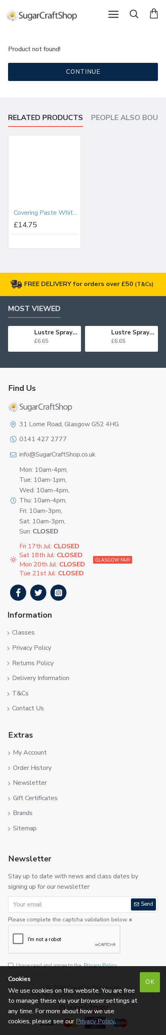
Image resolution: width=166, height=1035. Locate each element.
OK (150, 982)
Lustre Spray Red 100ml (56, 332)
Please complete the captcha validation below (67, 919)
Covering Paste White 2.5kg (46, 213)
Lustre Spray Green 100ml (133, 332)
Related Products (45, 117)
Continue (83, 72)
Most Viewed (34, 308)
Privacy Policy (95, 1021)
